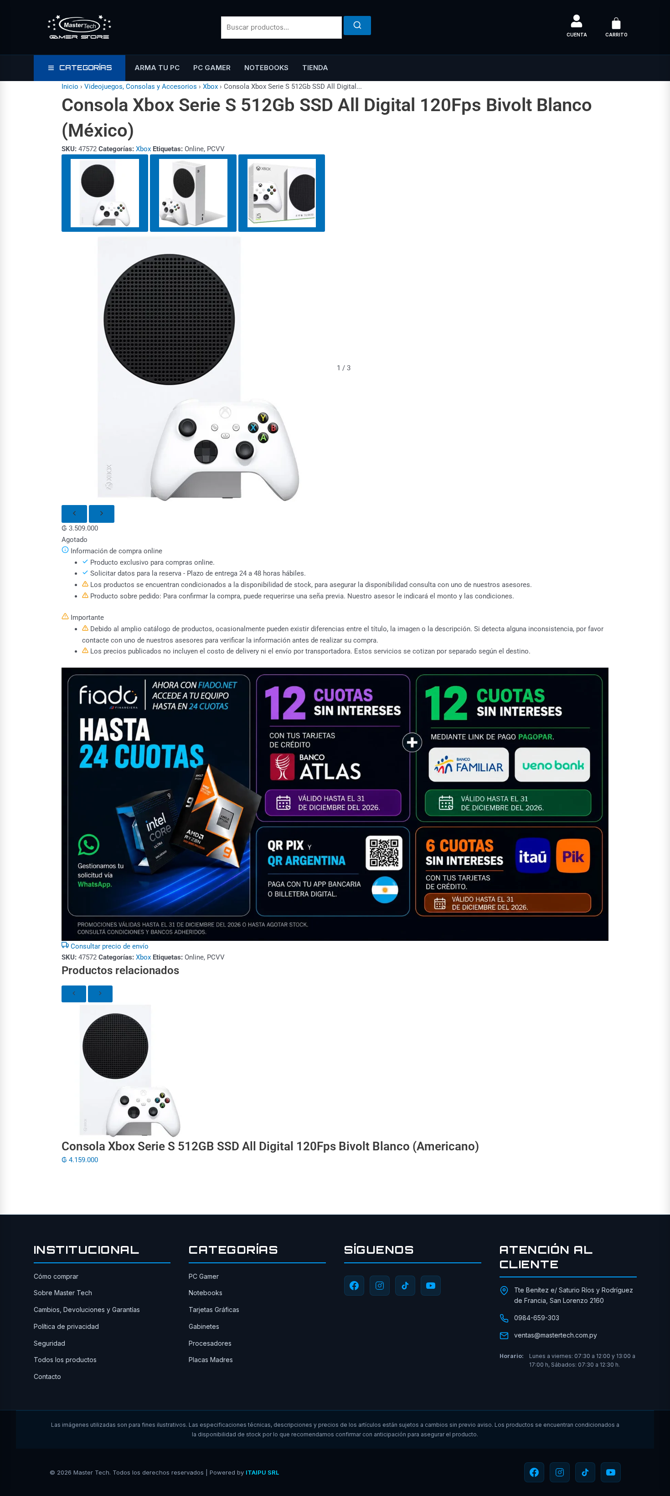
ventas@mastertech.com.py (555, 1335)
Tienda (315, 67)
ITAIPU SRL (262, 1472)
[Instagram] (380, 1286)
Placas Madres (211, 1359)
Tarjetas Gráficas (214, 1309)
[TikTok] (405, 1286)
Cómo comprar (56, 1276)
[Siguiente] (101, 514)
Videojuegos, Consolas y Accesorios (140, 86)
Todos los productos (65, 1359)
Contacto (47, 1376)
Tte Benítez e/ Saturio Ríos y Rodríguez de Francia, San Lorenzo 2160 (573, 1295)
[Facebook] (354, 1286)
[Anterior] (74, 514)
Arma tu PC (157, 67)
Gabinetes (204, 1326)
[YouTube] (431, 1286)
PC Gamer (212, 67)
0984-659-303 (536, 1318)
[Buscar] (357, 25)
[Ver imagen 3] (281, 193)
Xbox (210, 86)
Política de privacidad (66, 1326)
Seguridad (49, 1343)
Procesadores (210, 1343)
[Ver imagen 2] (193, 193)
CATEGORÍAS (85, 67)
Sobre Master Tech (63, 1293)
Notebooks (266, 67)
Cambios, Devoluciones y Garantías (87, 1309)
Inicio (70, 86)
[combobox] (281, 27)
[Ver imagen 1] (105, 193)
